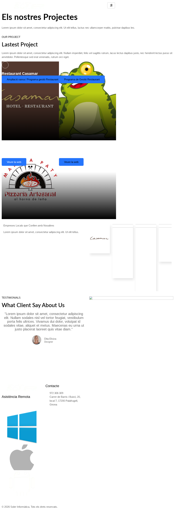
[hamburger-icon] (111, 5)
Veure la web (14, 161)
